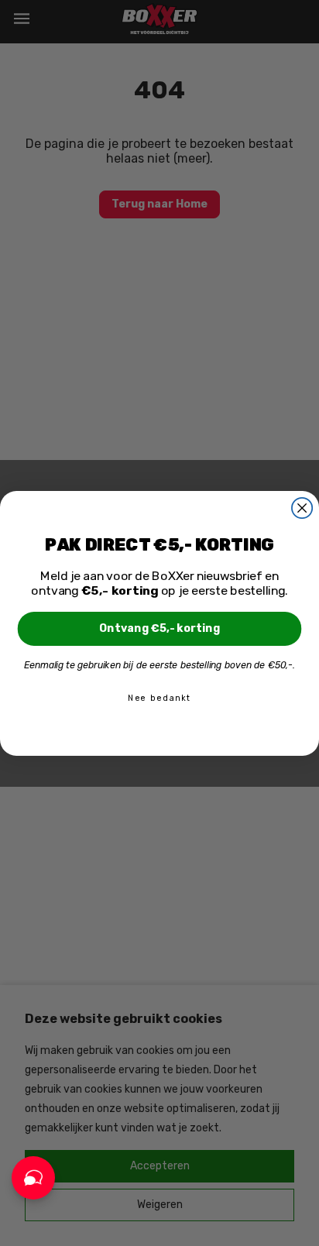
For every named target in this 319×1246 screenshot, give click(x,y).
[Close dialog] (302, 507)
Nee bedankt (159, 697)
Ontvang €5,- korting (160, 628)
